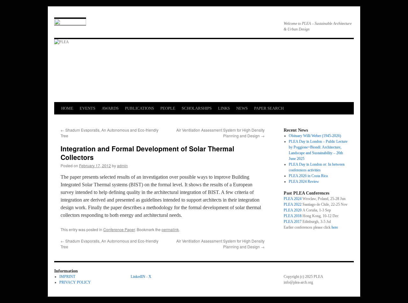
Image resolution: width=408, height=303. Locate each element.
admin (122, 165)
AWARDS (110, 108)
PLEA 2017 (293, 221)
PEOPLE (167, 108)
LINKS (224, 108)
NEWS (242, 108)
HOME (67, 108)
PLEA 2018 (293, 216)
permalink (170, 229)
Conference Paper (119, 229)
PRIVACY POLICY (75, 282)
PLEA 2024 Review (304, 181)
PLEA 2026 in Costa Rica (308, 176)
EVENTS (87, 108)
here (335, 227)
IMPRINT (67, 276)
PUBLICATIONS (139, 108)
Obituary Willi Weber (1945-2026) (315, 136)
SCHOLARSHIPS (197, 108)
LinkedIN (138, 276)
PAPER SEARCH (269, 108)
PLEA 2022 (293, 204)
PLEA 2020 (293, 210)
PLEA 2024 (293, 198)
